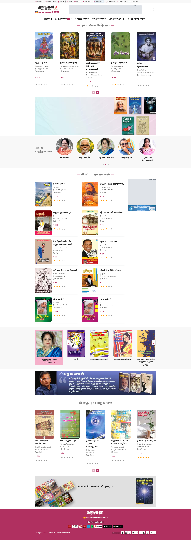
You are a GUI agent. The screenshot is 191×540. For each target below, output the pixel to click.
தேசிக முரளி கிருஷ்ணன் (70, 66)
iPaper (70, 1)
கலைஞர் (58, 216)
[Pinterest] (140, 532)
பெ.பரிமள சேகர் (93, 72)
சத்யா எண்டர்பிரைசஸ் (146, 72)
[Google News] (143, 532)
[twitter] (126, 532)
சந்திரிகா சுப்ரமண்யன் (44, 447)
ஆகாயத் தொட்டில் (146, 359)
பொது (104, 192)
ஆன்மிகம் (66, 71)
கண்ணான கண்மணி (76, 359)
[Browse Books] (46, 106)
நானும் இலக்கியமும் (62, 212)
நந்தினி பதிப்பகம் (145, 446)
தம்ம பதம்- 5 (105, 298)
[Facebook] (122, 532)
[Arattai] (151, 532)
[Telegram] (136, 532)
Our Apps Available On (95, 522)
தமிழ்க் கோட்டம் (60, 276)
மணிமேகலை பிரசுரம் (95, 75)
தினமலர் (40, 1)
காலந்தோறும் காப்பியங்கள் (41, 442)
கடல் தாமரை (133, 1)
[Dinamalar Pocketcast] (98, 526)
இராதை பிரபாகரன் (43, 66)
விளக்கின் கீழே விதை (110, 270)
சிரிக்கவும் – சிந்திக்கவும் (142, 65)
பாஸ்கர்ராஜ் (142, 70)
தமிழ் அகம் (117, 69)
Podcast (61, 1)
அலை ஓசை (59, 183)
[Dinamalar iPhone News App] (84, 526)
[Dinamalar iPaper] (75, 526)
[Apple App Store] (107, 526)
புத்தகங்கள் (99, 1)
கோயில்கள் (88, 1)
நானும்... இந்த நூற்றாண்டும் (112, 183)
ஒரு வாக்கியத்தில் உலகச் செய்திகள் (119, 442)
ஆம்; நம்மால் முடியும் (109, 241)
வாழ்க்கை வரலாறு (145, 75)
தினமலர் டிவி (51, 1)
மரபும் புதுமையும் (68, 440)
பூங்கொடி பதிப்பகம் (120, 449)
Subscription (111, 1)
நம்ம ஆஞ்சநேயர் (68, 62)
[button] (37, 85)
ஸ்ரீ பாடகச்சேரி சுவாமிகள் (111, 212)
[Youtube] (133, 532)
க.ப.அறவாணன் (60, 274)
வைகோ (104, 245)
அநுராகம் (91, 452)
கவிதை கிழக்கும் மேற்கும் (65, 270)
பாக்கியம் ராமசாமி (61, 248)
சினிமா (78, 1)
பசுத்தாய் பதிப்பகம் (69, 69)
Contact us (51, 532)
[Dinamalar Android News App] (69, 526)
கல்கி (56, 187)
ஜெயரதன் (91, 450)
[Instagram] (129, 532)
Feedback (60, 532)
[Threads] (147, 532)
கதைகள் (91, 77)
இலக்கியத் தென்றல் (146, 440)
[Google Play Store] (118, 526)
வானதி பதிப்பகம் (60, 190)
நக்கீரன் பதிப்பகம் (61, 218)
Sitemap (67, 532)
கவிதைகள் (40, 71)
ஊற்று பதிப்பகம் (42, 69)
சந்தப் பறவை (41, 62)
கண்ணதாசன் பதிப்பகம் (109, 276)
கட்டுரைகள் (117, 71)
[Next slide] (97, 92)
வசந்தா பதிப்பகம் (42, 449)
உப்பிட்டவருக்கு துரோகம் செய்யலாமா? (93, 66)
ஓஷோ (104, 274)
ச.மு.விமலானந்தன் (68, 444)
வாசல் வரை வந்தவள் (99, 359)
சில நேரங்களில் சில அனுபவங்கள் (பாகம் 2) (63, 243)
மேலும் (47, 128)
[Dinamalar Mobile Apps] (154, 532)
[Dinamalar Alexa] (88, 526)
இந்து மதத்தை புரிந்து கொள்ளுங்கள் (93, 443)
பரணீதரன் (105, 216)
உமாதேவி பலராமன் (145, 444)
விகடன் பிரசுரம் (107, 218)
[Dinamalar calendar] (80, 526)
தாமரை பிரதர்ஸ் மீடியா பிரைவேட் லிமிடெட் (63, 117)
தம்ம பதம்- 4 (58, 298)
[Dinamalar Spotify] (92, 526)
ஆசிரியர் (66, 446)
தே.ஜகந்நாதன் (118, 66)
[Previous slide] (93, 92)
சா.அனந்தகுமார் (118, 447)
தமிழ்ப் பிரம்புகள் (119, 62)
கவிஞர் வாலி (106, 187)
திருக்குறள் (122, 1)
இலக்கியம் (58, 221)
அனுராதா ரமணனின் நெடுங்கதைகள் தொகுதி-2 (123, 362)
